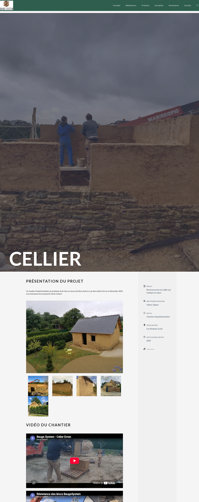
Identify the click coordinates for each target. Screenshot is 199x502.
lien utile (150, 349)
